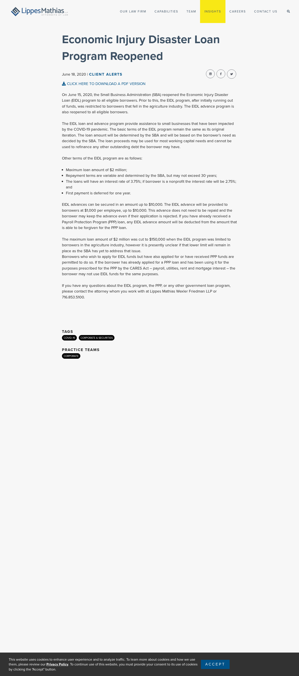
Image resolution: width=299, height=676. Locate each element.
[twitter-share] (231, 74)
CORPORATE (71, 356)
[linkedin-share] (210, 73)
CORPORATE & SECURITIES (97, 338)
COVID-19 (69, 338)
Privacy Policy (57, 664)
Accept (215, 664)
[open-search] (288, 11)
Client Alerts (106, 74)
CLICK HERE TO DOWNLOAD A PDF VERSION (105, 83)
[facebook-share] (220, 73)
